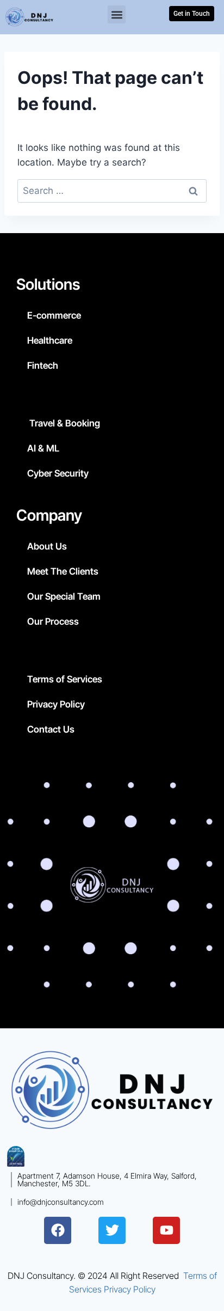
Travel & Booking (63, 423)
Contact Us (50, 729)
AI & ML (43, 448)
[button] (117, 14)
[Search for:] (112, 190)
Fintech (42, 365)
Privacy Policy (56, 704)
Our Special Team (64, 596)
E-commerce (54, 315)
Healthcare (49, 340)
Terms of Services (64, 679)
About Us (47, 546)
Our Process (53, 621)
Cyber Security (58, 473)
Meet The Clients (62, 571)
